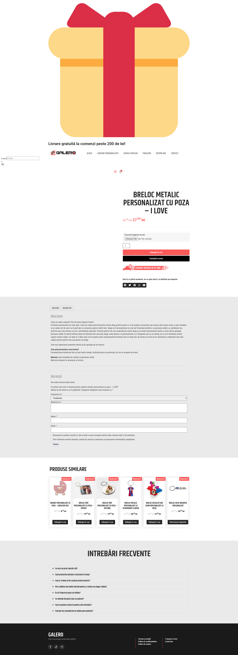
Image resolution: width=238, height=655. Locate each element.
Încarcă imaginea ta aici (135, 235)
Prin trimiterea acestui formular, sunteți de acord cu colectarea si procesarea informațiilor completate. (94, 440)
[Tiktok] (56, 647)
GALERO (55, 635)
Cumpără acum (156, 258)
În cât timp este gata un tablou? (68, 593)
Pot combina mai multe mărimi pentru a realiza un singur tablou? (81, 587)
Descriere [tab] (55, 308)
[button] (125, 285)
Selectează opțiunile (178, 522)
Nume (54, 416)
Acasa (89, 153)
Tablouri (147, 153)
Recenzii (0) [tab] (67, 308)
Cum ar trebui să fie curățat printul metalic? (72, 580)
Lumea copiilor (130, 153)
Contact (174, 153)
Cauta (4, 158)
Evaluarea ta (56, 394)
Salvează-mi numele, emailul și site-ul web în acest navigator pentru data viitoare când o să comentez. (94, 435)
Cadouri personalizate (108, 153)
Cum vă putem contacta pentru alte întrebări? (73, 605)
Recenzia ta (56, 402)
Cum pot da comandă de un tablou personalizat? (74, 611)
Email (54, 426)
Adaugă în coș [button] (60, 522)
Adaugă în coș (156, 252)
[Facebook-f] (50, 647)
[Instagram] (62, 647)
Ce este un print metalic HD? (66, 568)
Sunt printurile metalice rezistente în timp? (72, 574)
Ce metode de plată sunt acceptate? (69, 599)
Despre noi (161, 153)
